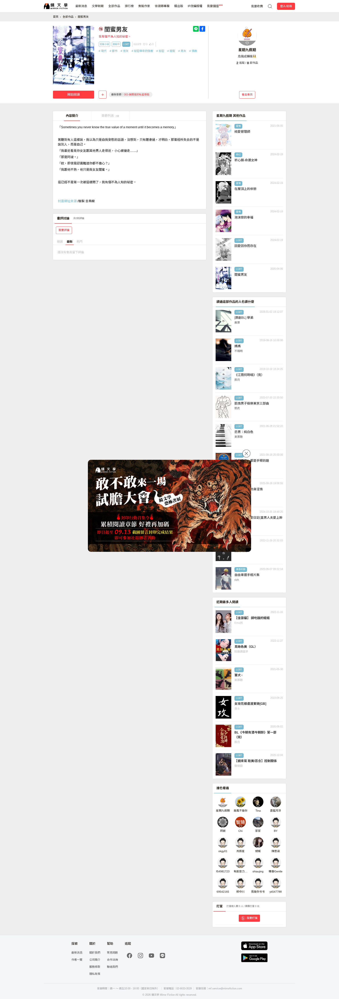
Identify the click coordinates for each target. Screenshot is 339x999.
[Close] (246, 453)
